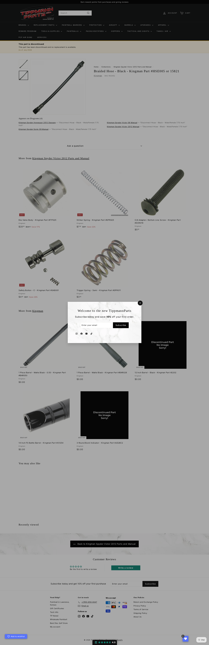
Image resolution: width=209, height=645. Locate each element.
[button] (104, 642)
